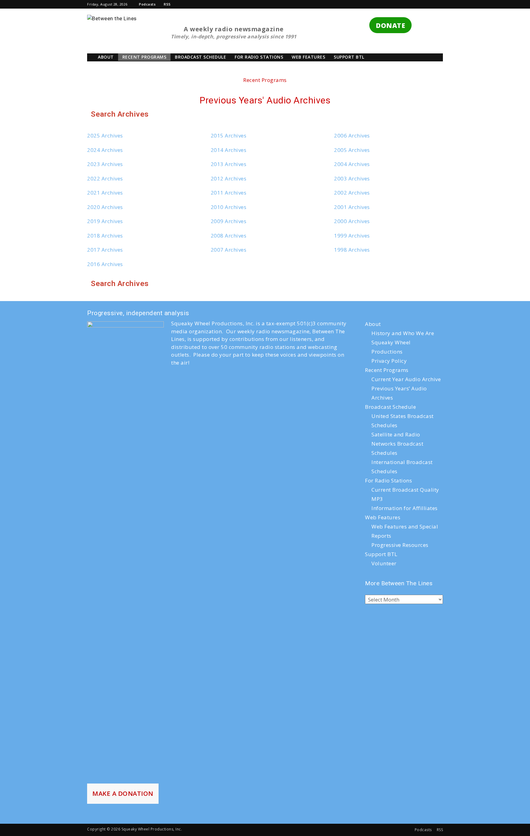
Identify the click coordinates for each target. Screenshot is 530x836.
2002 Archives (352, 192)
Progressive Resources (399, 544)
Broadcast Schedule (200, 57)
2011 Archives (229, 192)
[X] (407, 4)
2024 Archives (105, 149)
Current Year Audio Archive (406, 379)
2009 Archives (229, 221)
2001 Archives (352, 207)
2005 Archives (352, 149)
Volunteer (384, 563)
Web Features (308, 57)
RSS (167, 4)
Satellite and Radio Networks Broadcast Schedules (397, 443)
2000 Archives (352, 221)
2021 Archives (105, 192)
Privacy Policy (389, 360)
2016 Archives (105, 264)
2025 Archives (105, 135)
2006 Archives (352, 135)
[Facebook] (376, 4)
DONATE (390, 25)
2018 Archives (105, 235)
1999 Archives (352, 235)
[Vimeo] (417, 4)
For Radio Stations (259, 57)
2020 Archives (105, 207)
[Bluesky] (438, 4)
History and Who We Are (402, 333)
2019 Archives (105, 221)
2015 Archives (229, 135)
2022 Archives (105, 178)
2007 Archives (229, 249)
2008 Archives (229, 235)
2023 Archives (105, 164)
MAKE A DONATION (122, 793)
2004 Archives (352, 164)
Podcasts (147, 4)
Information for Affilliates (404, 508)
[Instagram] (387, 4)
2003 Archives (352, 178)
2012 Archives (229, 178)
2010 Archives (229, 207)
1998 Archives (352, 249)
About (106, 57)
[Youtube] (428, 4)
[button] (367, 4)
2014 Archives (229, 149)
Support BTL (349, 57)
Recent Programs (144, 57)
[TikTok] (397, 4)
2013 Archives (229, 164)
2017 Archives (105, 249)
